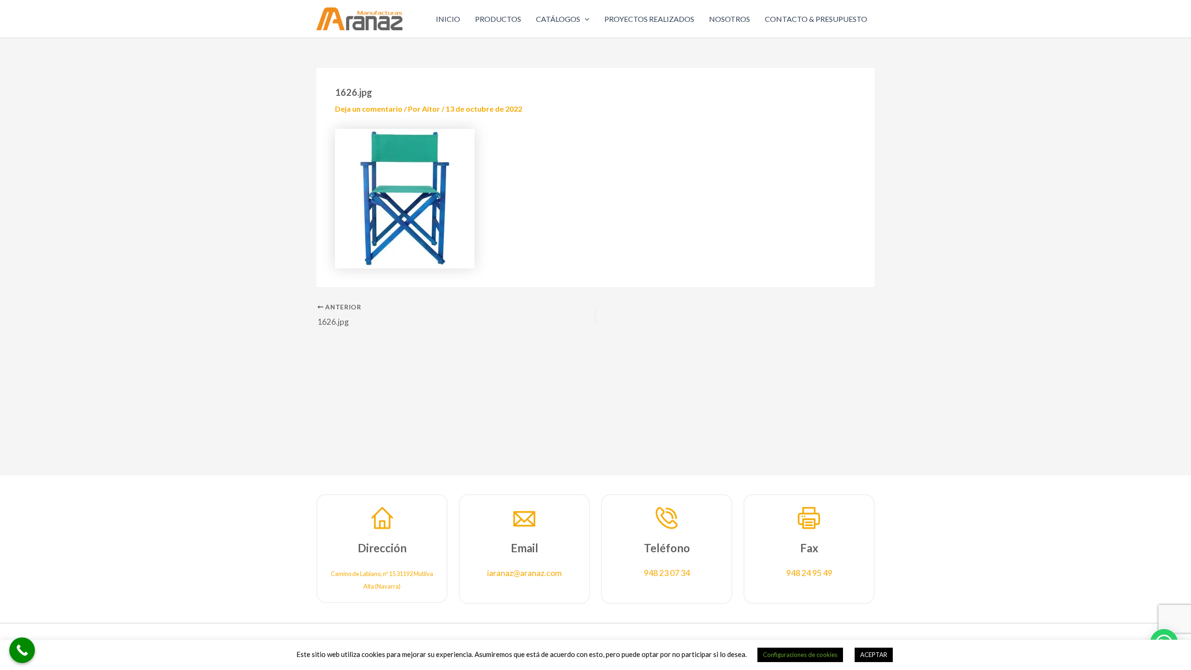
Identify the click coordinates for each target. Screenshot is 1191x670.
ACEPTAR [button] (873, 654)
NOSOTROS (729, 18)
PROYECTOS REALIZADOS (649, 18)
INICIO (448, 18)
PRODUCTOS (498, 18)
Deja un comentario (368, 108)
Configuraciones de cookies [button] (800, 654)
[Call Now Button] (22, 650)
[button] (584, 19)
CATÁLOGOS (558, 18)
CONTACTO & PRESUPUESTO (816, 18)
